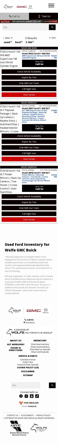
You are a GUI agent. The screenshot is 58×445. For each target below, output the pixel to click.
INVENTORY (40, 340)
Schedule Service (28, 359)
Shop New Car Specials (40, 349)
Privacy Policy (43, 415)
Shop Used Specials (40, 352)
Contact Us (12, 415)
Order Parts (28, 362)
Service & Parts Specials (28, 364)
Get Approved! (15, 344)
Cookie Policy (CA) (28, 367)
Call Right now (29, 89)
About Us (15, 340)
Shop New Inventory (40, 344)
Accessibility (27, 415)
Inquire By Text (29, 77)
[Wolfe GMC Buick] (18, 6)
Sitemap (28, 375)
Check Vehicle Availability (29, 71)
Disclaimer (28, 371)
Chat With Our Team (29, 83)
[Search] (52, 27)
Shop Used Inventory (40, 346)
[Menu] (51, 5)
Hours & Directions (15, 349)
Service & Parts (27, 356)
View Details (29, 94)
